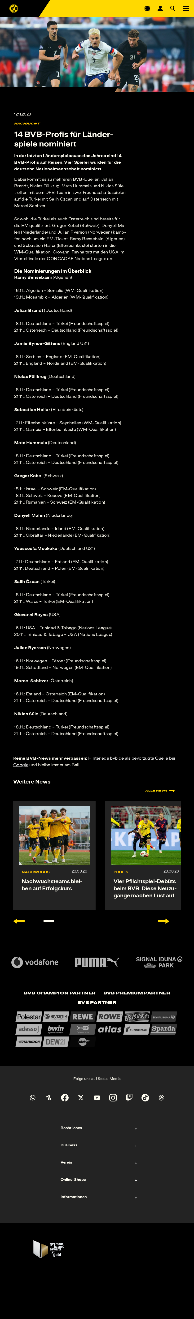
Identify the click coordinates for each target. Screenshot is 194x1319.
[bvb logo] (13, 8)
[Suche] (172, 8)
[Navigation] (185, 8)
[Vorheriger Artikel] (19, 921)
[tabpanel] (97, 1029)
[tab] (60, 993)
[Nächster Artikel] (163, 921)
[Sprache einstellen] (147, 8)
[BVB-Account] (160, 8)
